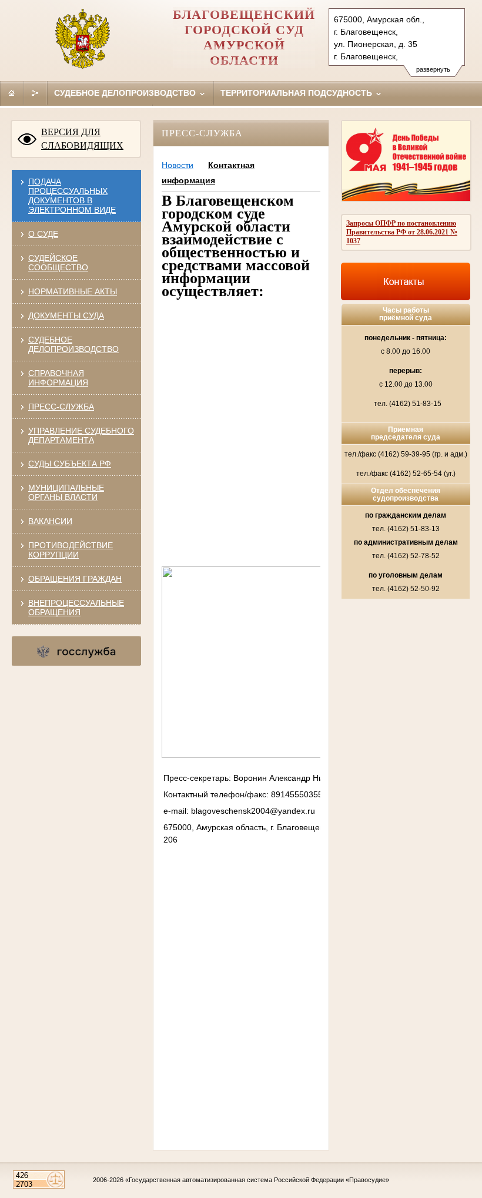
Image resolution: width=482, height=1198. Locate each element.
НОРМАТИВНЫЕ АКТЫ (72, 291)
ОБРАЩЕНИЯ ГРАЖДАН (75, 578)
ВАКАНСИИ (50, 521)
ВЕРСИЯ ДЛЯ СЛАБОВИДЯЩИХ (82, 138)
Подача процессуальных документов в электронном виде (72, 195)
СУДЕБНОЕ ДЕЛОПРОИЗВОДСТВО (73, 344)
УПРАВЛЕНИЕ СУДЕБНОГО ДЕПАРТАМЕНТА (81, 435)
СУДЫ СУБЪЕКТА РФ (69, 463)
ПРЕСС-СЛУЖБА (61, 406)
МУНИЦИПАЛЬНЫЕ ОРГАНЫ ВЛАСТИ (66, 492)
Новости (177, 165)
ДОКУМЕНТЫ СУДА (66, 315)
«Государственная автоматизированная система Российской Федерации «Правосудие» (257, 1179)
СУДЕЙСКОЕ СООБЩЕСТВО (58, 262)
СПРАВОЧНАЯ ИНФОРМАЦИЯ (58, 377)
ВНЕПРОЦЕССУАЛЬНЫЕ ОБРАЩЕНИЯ (76, 607)
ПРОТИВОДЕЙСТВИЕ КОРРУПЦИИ (70, 550)
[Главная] (12, 93)
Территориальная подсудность (297, 93)
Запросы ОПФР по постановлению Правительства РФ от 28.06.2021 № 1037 (401, 232)
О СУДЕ (43, 234)
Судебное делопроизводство (126, 93)
